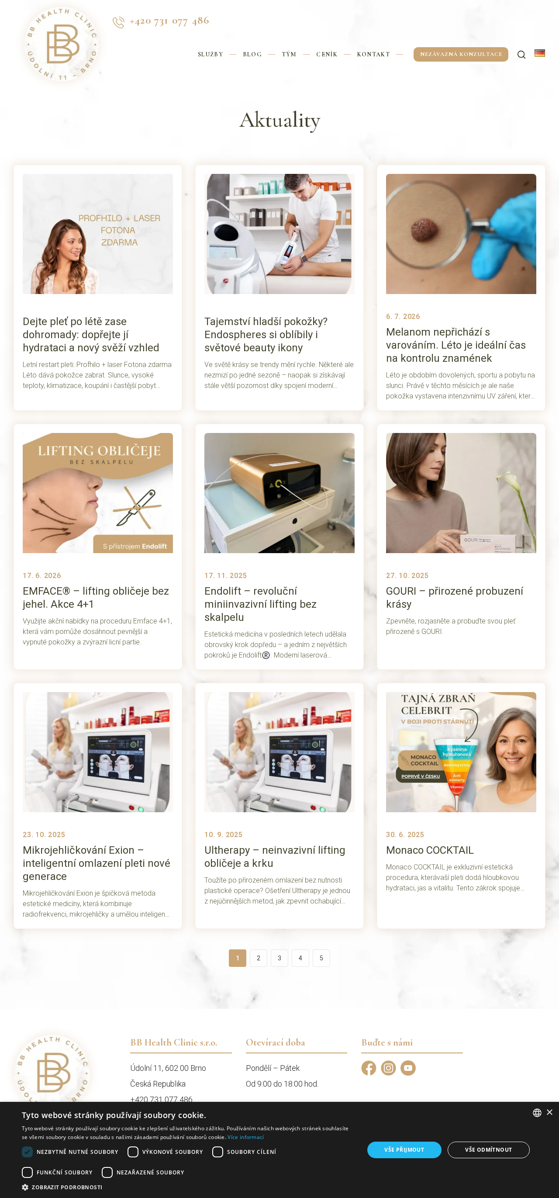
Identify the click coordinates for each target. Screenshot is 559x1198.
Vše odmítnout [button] (488, 1149)
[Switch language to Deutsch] (540, 53)
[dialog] (279, 1150)
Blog (252, 54)
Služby (210, 54)
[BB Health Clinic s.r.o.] (61, 22)
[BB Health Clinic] (52, 1073)
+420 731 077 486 (169, 20)
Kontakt (373, 54)
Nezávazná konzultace (461, 54)
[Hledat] (521, 54)
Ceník (327, 54)
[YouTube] (408, 1068)
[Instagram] (388, 1068)
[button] (188, 1187)
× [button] (549, 1112)
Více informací (246, 1137)
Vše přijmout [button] (404, 1149)
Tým (289, 54)
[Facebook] (368, 1068)
